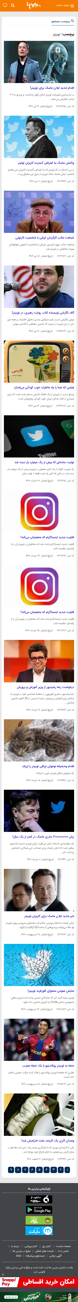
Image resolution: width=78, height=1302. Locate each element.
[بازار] (39, 1221)
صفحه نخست (63, 1246)
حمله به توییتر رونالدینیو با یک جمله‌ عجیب (48, 1065)
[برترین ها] (34, 5)
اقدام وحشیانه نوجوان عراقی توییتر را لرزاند (48, 766)
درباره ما (15, 1246)
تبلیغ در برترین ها (22, 1251)
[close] (3, 1274)
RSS (18, 1256)
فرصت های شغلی (44, 1251)
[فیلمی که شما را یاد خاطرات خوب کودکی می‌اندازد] (39, 362)
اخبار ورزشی (31, 1246)
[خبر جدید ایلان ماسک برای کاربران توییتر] (39, 890)
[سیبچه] (39, 1200)
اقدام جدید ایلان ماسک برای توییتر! (52, 88)
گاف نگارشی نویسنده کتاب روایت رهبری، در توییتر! (43, 312)
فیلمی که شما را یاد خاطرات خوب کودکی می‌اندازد (44, 387)
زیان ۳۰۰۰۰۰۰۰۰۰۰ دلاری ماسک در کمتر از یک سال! (43, 837)
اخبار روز (46, 1246)
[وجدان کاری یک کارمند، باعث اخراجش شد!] (39, 1114)
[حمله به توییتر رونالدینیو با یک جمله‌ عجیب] (39, 1040)
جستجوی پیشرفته (35, 1256)
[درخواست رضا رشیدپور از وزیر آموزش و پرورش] (39, 661)
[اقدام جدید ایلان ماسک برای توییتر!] (39, 62)
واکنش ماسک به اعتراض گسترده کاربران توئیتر (46, 163)
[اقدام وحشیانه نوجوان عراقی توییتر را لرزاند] (39, 740)
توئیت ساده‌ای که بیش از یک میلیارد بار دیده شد (44, 462)
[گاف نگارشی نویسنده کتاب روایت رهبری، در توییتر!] (39, 286)
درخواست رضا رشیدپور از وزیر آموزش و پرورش (45, 687)
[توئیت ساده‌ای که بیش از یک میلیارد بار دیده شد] (39, 436)
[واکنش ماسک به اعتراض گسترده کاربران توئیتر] (39, 137)
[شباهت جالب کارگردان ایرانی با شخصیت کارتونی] (39, 212)
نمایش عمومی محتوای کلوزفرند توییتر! (51, 991)
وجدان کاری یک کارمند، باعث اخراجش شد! (47, 1140)
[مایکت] (39, 1231)
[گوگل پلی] (39, 1210)
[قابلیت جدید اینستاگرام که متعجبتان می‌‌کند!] (39, 511)
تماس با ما (63, 1251)
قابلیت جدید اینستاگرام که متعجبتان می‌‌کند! (47, 537)
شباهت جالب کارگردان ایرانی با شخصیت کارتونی (44, 237)
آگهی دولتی (55, 1256)
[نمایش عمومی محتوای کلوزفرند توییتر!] (39, 965)
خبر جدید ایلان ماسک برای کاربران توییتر (49, 916)
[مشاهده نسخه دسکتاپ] (5, 5)
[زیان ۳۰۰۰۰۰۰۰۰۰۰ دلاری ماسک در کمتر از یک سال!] (39, 811)
